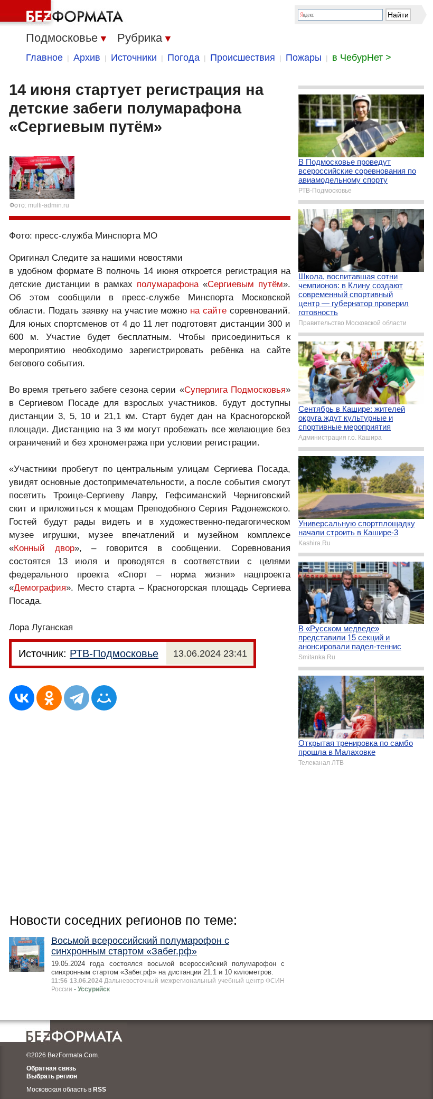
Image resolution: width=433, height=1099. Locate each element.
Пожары (304, 57)
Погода (183, 57)
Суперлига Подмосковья (235, 390)
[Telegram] (76, 697)
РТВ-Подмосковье (114, 653)
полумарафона (168, 284)
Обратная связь (51, 1068)
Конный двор (44, 548)
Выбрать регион (51, 1076)
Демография (40, 588)
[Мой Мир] (104, 697)
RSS (99, 1089)
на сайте (208, 311)
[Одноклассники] (49, 697)
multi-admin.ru (48, 205)
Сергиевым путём (245, 284)
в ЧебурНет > (361, 57)
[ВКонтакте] (21, 697)
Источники (134, 57)
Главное (44, 57)
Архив (86, 57)
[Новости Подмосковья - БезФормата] (63, 13)
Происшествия (242, 57)
